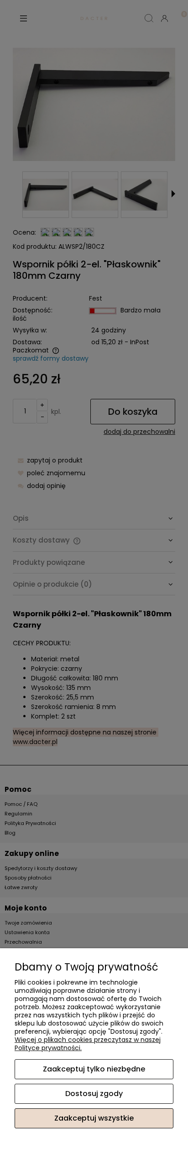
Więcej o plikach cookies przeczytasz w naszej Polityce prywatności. (88, 1043)
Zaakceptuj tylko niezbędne (94, 1069)
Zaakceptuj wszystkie (94, 1118)
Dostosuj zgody (94, 1093)
